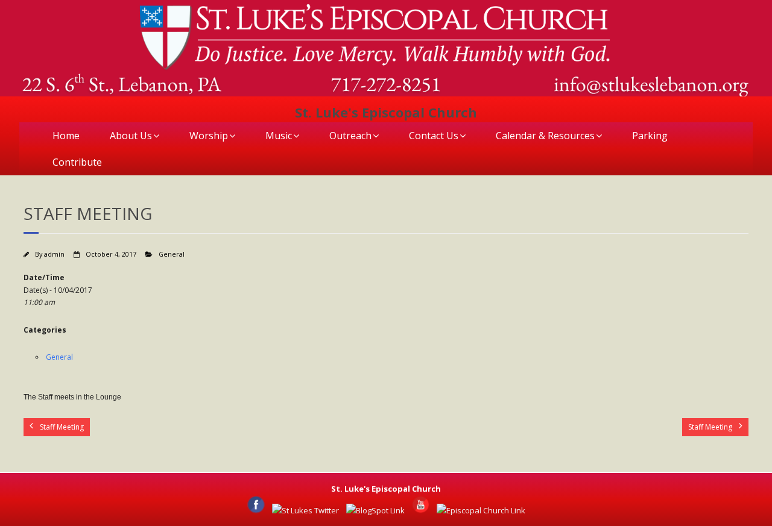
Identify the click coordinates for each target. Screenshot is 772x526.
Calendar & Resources (545, 135)
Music (278, 135)
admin (54, 253)
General (172, 253)
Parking (650, 135)
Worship (208, 135)
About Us (131, 135)
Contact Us (433, 135)
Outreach (350, 135)
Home (66, 135)
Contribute (77, 162)
